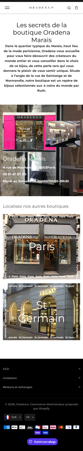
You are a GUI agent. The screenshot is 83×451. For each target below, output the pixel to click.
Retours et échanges (17, 387)
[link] (41, 311)
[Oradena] (41, 8)
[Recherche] (69, 7)
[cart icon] (76, 7)
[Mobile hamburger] (7, 7)
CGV (6, 369)
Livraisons (10, 378)
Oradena (22, 404)
